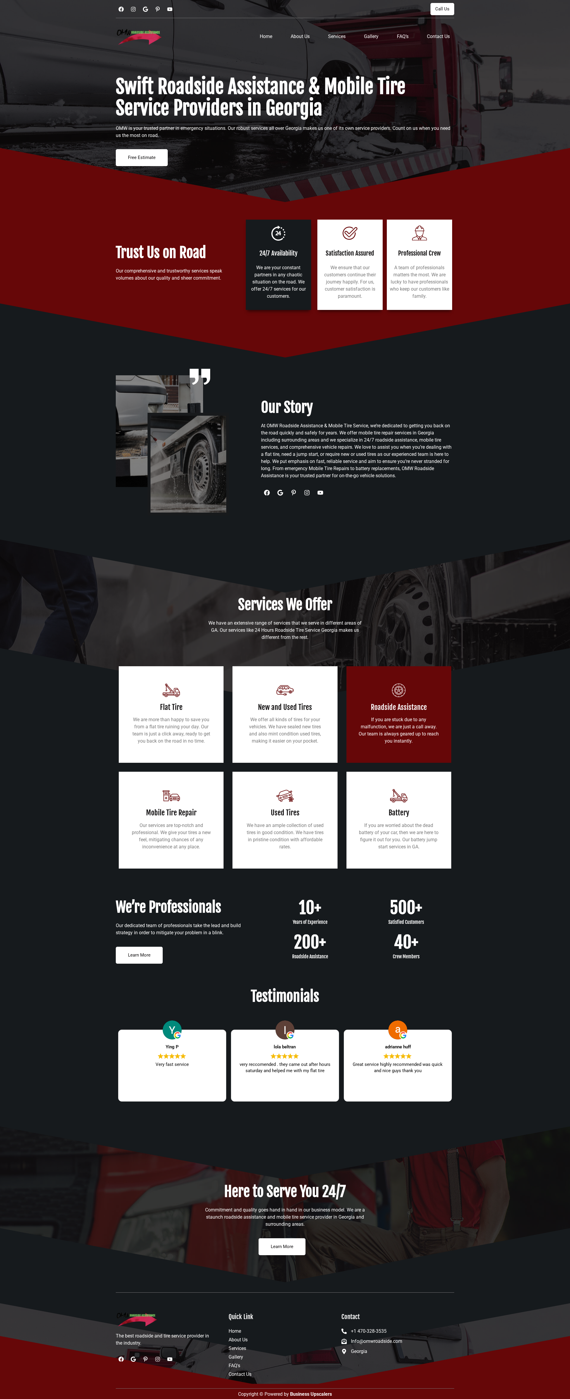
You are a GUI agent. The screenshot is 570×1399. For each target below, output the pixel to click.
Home (266, 36)
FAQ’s (402, 36)
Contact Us (438, 36)
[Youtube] (169, 9)
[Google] (145, 9)
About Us (300, 36)
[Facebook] (121, 9)
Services (337, 36)
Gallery (371, 36)
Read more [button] (172, 1092)
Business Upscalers (311, 1394)
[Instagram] (133, 9)
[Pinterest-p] (157, 9)
